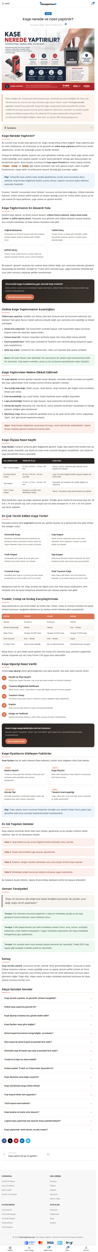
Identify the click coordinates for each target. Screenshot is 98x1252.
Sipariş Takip (55, 1198)
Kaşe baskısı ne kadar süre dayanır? (21, 1112)
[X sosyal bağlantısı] (10, 1140)
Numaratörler (7, 1223)
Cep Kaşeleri (7, 1210)
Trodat (54, 606)
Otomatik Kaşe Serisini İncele (20, 297)
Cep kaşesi (23, 361)
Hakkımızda (54, 1214)
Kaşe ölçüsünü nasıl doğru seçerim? (21, 1077)
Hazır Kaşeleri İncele (16, 741)
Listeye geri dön (48, 1154)
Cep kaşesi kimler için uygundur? (20, 1094)
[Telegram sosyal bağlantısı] (28, 1140)
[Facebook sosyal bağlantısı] (4, 1140)
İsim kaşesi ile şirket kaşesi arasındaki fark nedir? (28, 1042)
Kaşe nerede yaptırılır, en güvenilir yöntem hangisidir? (30, 998)
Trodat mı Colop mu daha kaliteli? (20, 1059)
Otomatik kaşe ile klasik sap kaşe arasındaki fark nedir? (31, 1050)
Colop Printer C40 (34, 655)
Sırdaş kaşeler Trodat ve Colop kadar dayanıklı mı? (28, 1068)
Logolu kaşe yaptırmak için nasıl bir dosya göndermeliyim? (32, 1121)
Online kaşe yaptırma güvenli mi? (20, 1007)
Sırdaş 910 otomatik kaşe (58, 652)
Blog (52, 1218)
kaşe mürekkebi (80, 931)
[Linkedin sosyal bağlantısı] (22, 1140)
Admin (41, 25)
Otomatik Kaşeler (9, 1214)
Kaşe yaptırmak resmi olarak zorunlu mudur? (26, 1129)
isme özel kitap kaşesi (59, 586)
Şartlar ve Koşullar (9, 1194)
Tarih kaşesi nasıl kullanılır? (17, 1103)
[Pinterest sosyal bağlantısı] (16, 1140)
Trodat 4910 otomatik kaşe (51, 269)
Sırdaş (70, 606)
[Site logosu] (48, 3)
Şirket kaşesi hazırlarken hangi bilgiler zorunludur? (28, 1033)
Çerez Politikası (8, 1185)
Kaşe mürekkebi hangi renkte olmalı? (22, 1086)
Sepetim (53, 1190)
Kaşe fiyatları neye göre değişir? (19, 1024)
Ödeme (53, 1185)
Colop (61, 606)
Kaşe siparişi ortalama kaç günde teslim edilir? (26, 1015)
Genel (48, 13)
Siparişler (54, 1194)
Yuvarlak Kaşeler (8, 1218)
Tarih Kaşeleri (7, 1227)
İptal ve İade (6, 1190)
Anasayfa (53, 1210)
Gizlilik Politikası (8, 1181)
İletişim (53, 1223)
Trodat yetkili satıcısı (77, 195)
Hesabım (53, 1181)
